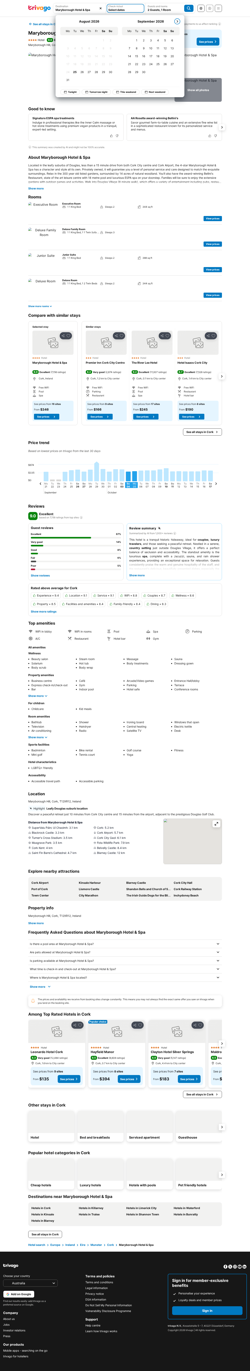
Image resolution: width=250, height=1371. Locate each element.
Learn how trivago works (101, 1331)
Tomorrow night (98, 91)
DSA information (95, 1299)
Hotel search (36, 1244)
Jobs (6, 1324)
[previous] (40, 484)
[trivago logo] (39, 8)
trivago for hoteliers (15, 1356)
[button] (79, 8)
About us (9, 1319)
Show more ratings (44, 611)
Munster (96, 1244)
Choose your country (16, 1276)
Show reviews (40, 575)
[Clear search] (100, 8)
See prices (206, 41)
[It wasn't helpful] (117, 135)
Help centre (92, 1325)
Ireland (70, 1244)
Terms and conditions (99, 1282)
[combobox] (79, 8)
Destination (62, 6)
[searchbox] (80, 10)
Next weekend (157, 91)
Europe (55, 1244)
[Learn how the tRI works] (81, 517)
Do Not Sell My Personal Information (108, 1305)
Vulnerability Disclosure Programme (108, 1311)
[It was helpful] (111, 135)
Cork (110, 1244)
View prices (213, 218)
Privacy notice (94, 1293)
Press (6, 1336)
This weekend (128, 91)
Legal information (96, 1288)
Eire (82, 1244)
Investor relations (14, 1330)
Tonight (72, 91)
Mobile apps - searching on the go (25, 1350)
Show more (36, 188)
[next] (177, 21)
